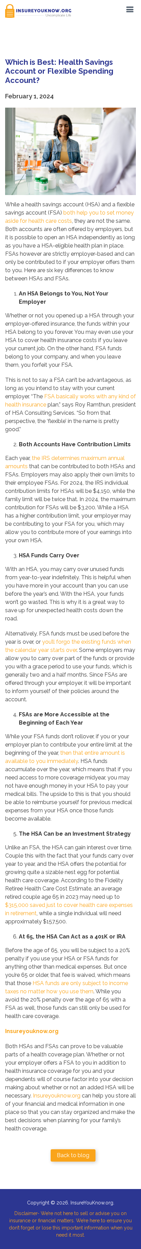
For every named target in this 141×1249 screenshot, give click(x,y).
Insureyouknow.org (56, 1095)
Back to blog (73, 1155)
